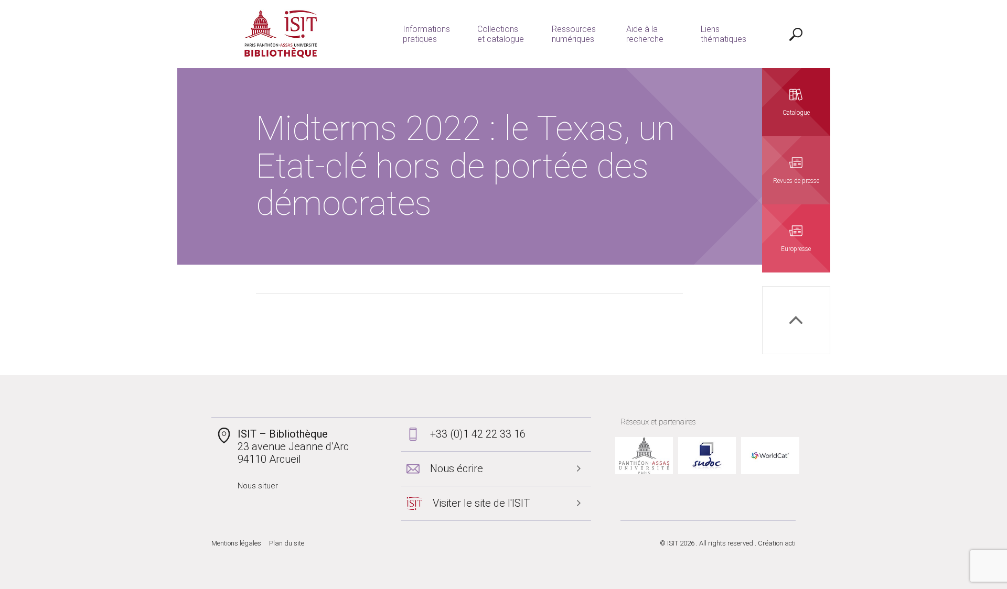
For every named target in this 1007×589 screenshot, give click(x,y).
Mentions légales (236, 543)
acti (790, 543)
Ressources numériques (574, 34)
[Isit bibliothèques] (281, 34)
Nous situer (258, 485)
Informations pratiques (426, 34)
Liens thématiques (723, 34)
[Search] (796, 34)
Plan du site (286, 543)
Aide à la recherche (644, 34)
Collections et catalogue (500, 34)
